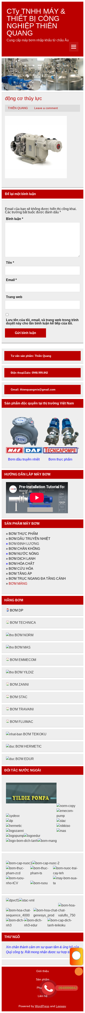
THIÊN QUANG (18, 108)
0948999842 (68, 988)
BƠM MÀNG (18, 583)
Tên (10, 262)
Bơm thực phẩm (60, 459)
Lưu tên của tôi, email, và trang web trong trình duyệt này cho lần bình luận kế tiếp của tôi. (42, 321)
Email (11, 280)
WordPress (42, 1006)
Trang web (14, 297)
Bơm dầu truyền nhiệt (24, 459)
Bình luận (14, 219)
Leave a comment (46, 108)
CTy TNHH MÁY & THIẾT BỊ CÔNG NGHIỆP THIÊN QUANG (36, 22)
